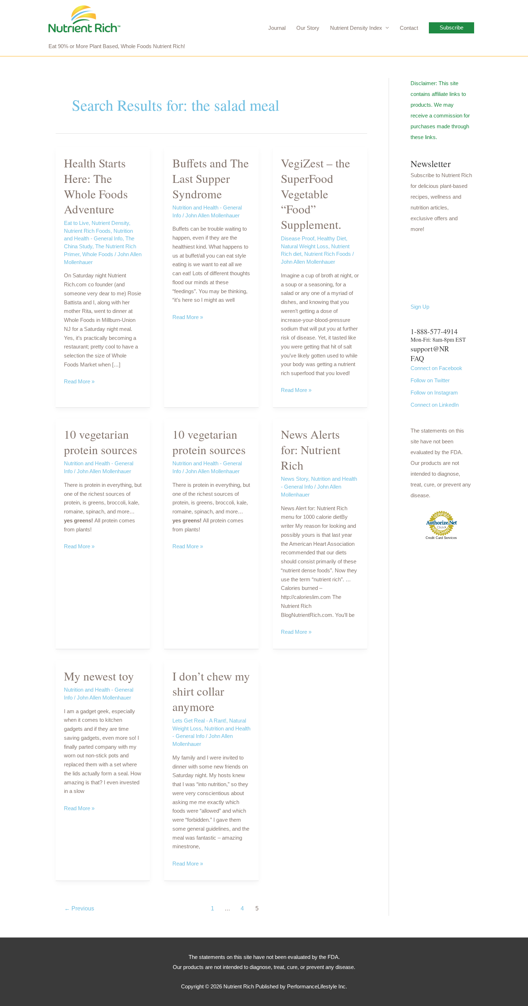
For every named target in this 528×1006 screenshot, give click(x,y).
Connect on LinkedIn (435, 405)
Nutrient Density (110, 223)
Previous (79, 908)
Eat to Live (76, 223)
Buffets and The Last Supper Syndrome (210, 178)
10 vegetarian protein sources (100, 441)
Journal (277, 28)
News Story (294, 479)
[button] (451, 27)
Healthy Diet (331, 238)
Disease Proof (297, 238)
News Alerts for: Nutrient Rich (311, 449)
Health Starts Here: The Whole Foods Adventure (96, 186)
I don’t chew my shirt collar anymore (211, 691)
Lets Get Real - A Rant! (199, 720)
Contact (409, 28)
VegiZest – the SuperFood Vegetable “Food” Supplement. (315, 193)
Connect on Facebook (436, 368)
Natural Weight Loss (304, 246)
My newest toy (99, 676)
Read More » (79, 382)
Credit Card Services (441, 538)
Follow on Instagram (434, 392)
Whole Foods (97, 254)
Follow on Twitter (430, 380)
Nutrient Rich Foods (87, 231)
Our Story (307, 28)
